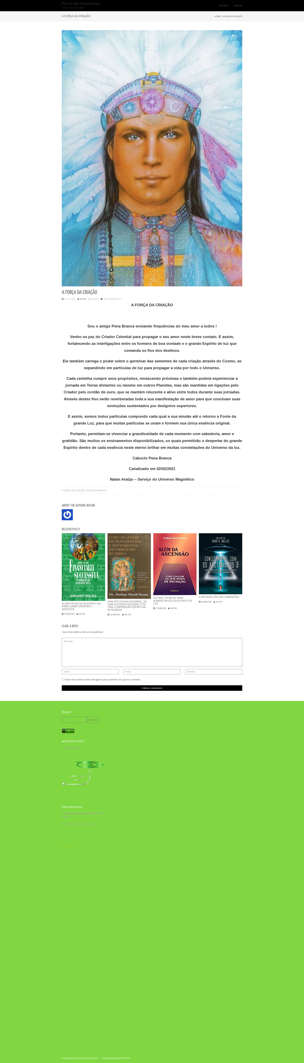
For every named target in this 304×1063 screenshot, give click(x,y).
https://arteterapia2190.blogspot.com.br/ (80, 824)
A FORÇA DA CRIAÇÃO (73, 490)
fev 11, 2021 (70, 299)
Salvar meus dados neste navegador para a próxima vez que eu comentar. (102, 679)
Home (217, 16)
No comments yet (112, 299)
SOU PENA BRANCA (96, 490)
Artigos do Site (72, 747)
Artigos (95, 299)
